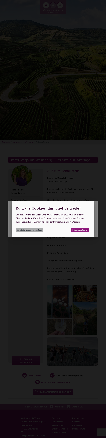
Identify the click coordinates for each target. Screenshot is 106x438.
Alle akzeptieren (80, 230)
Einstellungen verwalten (29, 230)
